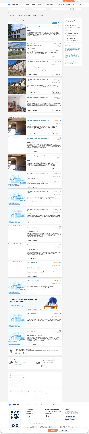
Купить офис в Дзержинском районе (18, 383)
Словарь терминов (45, 404)
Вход (79, 1)
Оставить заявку (18, 364)
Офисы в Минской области (36, 20)
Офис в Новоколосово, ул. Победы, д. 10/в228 (37, 192)
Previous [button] (9, 32)
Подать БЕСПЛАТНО (69, 1)
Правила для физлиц (57, 404)
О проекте (28, 404)
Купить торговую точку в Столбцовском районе (20, 391)
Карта (60, 22)
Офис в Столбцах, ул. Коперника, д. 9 (37, 97)
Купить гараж (37, 400)
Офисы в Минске (68, 30)
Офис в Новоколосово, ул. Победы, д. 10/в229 (37, 174)
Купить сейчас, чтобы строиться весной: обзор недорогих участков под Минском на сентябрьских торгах (72, 61)
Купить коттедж (37, 397)
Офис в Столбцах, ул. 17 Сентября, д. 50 (38, 120)
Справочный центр (71, 416)
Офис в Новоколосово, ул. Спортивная (38, 138)
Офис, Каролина (31, 313)
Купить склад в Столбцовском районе (18, 393)
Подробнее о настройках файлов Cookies (74, 430)
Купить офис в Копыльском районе (17, 386)
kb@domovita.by (48, 413)
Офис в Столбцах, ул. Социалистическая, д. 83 (34, 44)
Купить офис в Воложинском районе (18, 381)
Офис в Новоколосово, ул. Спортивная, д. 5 (38, 26)
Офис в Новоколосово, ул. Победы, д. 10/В (37, 62)
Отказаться (64, 430)
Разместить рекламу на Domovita (35, 113)
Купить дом (36, 395)
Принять (53, 430)
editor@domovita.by (30, 414)
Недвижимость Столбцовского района (16, 12)
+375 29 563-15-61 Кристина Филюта (53, 411)
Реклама (35, 404)
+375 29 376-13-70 (29, 411)
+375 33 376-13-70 (29, 413)
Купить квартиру (38, 391)
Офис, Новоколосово (33, 280)
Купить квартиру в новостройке (41, 393)
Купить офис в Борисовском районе (17, 377)
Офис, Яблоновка (32, 227)
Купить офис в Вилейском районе (17, 379)
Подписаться (45, 365)
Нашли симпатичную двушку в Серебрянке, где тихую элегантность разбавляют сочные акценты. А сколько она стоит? (72, 55)
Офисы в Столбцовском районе (23, 20)
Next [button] (24, 32)
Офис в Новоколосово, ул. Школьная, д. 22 (37, 210)
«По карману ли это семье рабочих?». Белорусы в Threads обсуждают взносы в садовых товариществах (72, 48)
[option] (17, 32)
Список (55, 22)
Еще (77, 9)
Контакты (67, 409)
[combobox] (16, 9)
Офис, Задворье (31, 331)
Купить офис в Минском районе (17, 375)
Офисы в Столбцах (12, 20)
